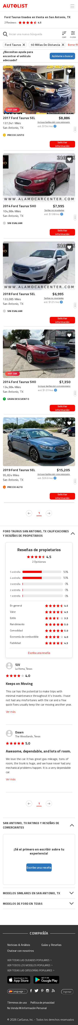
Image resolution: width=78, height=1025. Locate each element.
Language (18, 991)
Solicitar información (62, 144)
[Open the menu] (72, 6)
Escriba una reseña (39, 653)
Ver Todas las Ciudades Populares (29, 960)
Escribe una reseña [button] (39, 867)
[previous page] (29, 513)
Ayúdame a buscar (62, 56)
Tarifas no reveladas (54, 210)
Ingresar (67, 991)
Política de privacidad (42, 1002)
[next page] (49, 513)
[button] (64, 34)
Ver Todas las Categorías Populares (30, 970)
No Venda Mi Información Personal (27, 1008)
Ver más (11, 712)
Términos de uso (17, 1002)
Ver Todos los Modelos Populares (29, 965)
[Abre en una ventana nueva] (18, 980)
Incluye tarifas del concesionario (54, 122)
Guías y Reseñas (51, 945)
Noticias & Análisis (18, 945)
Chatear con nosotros (20, 950)
